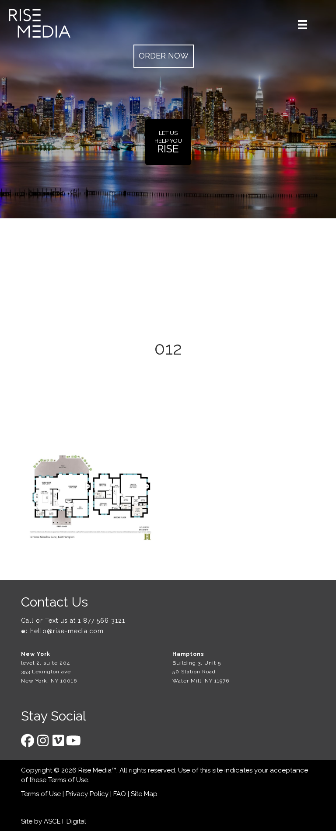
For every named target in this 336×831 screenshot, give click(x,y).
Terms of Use (68, 780)
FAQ (119, 794)
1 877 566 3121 (101, 620)
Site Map (144, 794)
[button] (163, 56)
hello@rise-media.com (67, 631)
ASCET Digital (65, 821)
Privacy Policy (87, 794)
